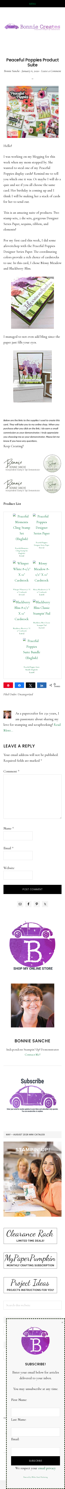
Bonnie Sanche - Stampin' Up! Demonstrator (32, 26)
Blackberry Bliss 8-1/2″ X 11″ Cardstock (21, 629)
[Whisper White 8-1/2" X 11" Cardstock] (21, 563)
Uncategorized (25, 694)
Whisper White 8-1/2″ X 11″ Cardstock (21, 590)
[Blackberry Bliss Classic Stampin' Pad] (41, 602)
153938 (32, 672)
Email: (15, 1439)
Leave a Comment (51, 71)
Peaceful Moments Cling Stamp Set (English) (21, 550)
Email (8, 848)
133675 (22, 633)
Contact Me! (32, 1054)
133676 (42, 594)
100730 (21, 594)
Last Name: (18, 1420)
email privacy (47, 1468)
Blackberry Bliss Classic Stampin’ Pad (41, 624)
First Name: (19, 1400)
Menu (32, 4)
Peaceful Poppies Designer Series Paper (41, 543)
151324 (42, 547)
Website (8, 868)
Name (8, 828)
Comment (11, 771)
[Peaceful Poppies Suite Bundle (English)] (31, 641)
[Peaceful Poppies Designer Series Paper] (41, 516)
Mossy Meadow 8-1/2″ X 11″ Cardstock (41, 590)
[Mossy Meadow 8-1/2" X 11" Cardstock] (41, 563)
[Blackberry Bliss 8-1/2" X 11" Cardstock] (21, 602)
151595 (22, 556)
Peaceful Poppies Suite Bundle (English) (32, 668)
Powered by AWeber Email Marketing (35, 1477)
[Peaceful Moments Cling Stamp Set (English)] (21, 516)
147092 (41, 628)
